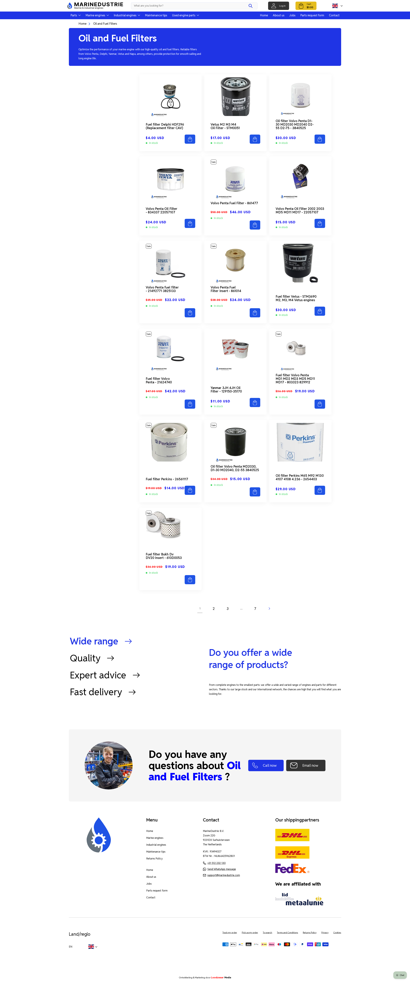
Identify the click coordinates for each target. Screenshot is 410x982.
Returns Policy (154, 858)
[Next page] (269, 608)
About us (278, 15)
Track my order (229, 932)
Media (221, 977)
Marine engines (154, 838)
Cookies (337, 932)
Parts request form (312, 15)
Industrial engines (156, 844)
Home (264, 15)
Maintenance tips (156, 15)
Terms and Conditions (287, 932)
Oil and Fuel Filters (105, 23)
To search (267, 932)
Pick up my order (250, 932)
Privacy (324, 932)
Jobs (292, 15)
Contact (334, 15)
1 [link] (200, 608)
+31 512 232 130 (216, 863)
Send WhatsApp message (221, 869)
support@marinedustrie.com (223, 875)
